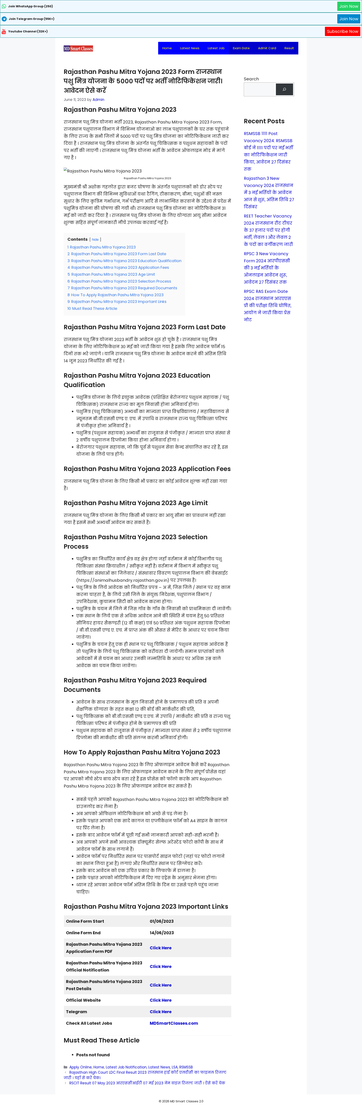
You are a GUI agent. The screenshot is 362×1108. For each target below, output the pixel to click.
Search (251, 79)
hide (95, 239)
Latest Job (216, 48)
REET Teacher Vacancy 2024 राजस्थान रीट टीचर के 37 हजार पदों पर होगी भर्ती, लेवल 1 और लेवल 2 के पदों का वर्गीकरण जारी (268, 230)
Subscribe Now (342, 31)
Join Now (348, 6)
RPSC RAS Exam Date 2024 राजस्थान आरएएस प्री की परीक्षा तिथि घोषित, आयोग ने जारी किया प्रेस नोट (267, 305)
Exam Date (241, 48)
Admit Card (267, 48)
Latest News (189, 48)
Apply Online (80, 1067)
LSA (175, 1067)
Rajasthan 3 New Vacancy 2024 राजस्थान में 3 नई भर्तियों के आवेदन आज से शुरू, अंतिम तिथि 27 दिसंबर (269, 192)
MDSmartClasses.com (174, 1023)
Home (167, 48)
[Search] (284, 89)
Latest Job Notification (126, 1067)
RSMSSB (186, 1067)
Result (289, 48)
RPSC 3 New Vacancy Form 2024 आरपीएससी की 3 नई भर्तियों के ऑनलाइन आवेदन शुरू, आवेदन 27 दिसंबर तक (267, 268)
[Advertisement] (181, 1099)
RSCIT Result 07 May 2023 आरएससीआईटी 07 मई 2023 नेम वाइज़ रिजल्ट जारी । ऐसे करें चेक (147, 1083)
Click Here (161, 948)
